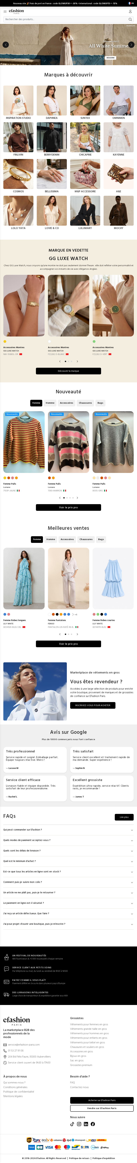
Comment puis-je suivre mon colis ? (22, 882)
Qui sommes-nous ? (14, 1082)
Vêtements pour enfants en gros (88, 1038)
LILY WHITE (8, 623)
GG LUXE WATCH (11, 351)
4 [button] (73, 497)
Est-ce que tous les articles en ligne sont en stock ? (32, 872)
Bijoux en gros (78, 1056)
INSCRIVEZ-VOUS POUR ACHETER (92, 705)
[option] (68, 44)
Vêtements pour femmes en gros (89, 1024)
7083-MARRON (55, 491)
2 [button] (68, 361)
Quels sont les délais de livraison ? (22, 851)
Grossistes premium (81, 1065)
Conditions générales (15, 1087)
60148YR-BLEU (99, 627)
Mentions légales (13, 1096)
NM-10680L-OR (10, 354)
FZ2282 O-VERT (100, 354)
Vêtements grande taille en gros (88, 1029)
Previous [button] (6, 45)
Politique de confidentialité (18, 1092)
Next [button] (131, 45)
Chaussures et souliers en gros (87, 1047)
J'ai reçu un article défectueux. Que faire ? (26, 914)
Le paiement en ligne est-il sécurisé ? (23, 903)
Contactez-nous (79, 1087)
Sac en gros (76, 1060)
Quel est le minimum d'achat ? (19, 861)
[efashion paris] (18, 11)
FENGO (51, 623)
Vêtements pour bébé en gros (87, 1042)
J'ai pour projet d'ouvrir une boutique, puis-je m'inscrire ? (34, 924)
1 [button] (65, 361)
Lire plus (124, 817)
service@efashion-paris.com (24, 1045)
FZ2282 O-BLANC (56, 354)
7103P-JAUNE (9, 491)
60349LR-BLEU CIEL (12, 627)
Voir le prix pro (68, 507)
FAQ (72, 1082)
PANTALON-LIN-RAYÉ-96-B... (61, 627)
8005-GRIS (98, 491)
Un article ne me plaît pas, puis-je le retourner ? (29, 893)
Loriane (6, 487)
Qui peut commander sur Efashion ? (22, 830)
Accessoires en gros (81, 1051)
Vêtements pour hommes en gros (89, 1033)
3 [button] (71, 361)
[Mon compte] (130, 11)
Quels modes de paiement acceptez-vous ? (26, 840)
